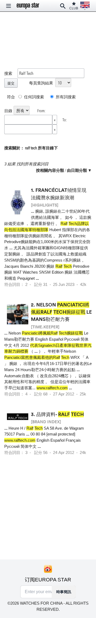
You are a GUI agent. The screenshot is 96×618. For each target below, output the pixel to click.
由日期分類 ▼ (79, 170)
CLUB (73, 8)
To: (64, 119)
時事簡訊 (63, 592)
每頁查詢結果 (41, 82)
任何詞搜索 (33, 96)
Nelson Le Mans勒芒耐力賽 (61, 311)
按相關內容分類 (50, 170)
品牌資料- (60, 414)
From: (41, 110)
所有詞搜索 (65, 96)
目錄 (8, 110)
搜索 (8, 73)
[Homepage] (28, 6)
